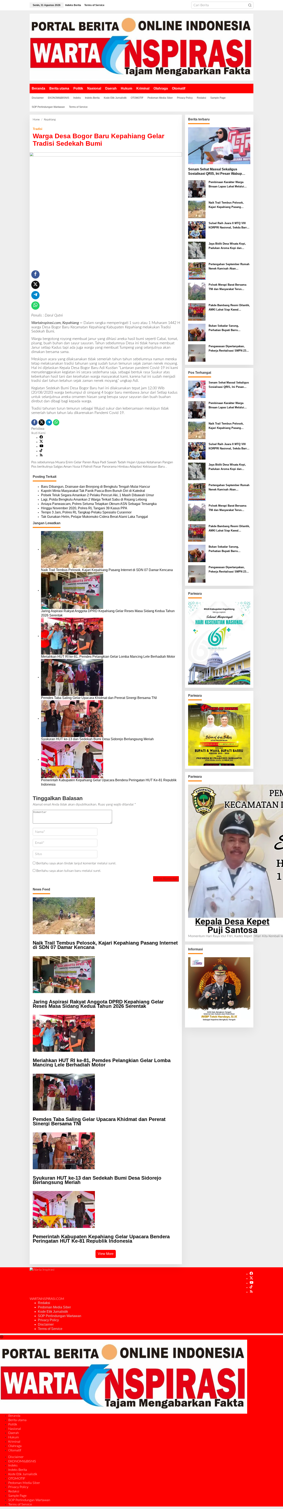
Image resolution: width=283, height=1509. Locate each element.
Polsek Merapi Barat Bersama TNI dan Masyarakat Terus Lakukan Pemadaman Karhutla (228, 287)
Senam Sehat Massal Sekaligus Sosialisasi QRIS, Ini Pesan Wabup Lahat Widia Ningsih (215, 171)
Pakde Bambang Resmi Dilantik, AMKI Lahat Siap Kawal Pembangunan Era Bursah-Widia (229, 308)
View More (106, 1253)
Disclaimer (46, 1324)
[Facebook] (41, 437)
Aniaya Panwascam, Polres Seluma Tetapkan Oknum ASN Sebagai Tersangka (99, 504)
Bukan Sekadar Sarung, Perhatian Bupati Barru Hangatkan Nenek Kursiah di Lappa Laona (227, 328)
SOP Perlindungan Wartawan (59, 1316)
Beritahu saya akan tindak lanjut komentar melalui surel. (76, 863)
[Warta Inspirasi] (141, 47)
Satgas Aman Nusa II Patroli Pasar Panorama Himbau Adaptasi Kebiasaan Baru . (99, 466)
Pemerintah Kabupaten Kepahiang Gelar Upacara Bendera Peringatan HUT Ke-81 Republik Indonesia (109, 782)
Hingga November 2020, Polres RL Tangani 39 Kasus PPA (84, 508)
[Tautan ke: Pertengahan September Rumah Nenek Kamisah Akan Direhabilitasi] (197, 271)
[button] (249, 5)
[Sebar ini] (35, 274)
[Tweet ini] (35, 285)
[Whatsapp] (35, 305)
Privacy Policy (48, 1320)
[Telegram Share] (35, 295)
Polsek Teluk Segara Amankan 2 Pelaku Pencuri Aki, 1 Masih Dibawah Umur (97, 495)
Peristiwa (37, 428)
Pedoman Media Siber (54, 1307)
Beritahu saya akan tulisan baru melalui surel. (68, 870)
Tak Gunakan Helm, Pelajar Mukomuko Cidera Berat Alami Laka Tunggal (94, 516)
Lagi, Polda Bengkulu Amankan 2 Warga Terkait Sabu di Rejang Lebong (94, 499)
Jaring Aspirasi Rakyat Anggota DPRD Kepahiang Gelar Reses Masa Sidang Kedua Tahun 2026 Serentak (108, 613)
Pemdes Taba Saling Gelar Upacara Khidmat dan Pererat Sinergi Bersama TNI (99, 698)
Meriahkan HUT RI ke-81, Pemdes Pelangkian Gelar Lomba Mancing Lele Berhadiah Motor (108, 656)
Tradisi (37, 129)
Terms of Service (50, 1329)
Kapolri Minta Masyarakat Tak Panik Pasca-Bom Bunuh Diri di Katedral (93, 490)
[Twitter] (41, 442)
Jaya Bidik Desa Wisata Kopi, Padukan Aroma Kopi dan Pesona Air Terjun (227, 246)
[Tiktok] (41, 451)
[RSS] (41, 455)
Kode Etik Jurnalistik (53, 1311)
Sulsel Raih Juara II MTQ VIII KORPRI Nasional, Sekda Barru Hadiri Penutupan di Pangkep (228, 226)
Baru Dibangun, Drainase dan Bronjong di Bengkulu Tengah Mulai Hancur (95, 486)
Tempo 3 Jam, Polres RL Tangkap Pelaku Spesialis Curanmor (86, 512)
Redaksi (44, 1303)
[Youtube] (41, 446)
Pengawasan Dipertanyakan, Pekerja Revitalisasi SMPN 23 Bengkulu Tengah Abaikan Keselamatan (227, 349)
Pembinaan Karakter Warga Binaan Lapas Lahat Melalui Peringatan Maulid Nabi (226, 185)
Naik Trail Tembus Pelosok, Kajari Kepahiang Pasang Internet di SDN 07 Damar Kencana (107, 570)
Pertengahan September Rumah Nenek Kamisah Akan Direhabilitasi (229, 267)
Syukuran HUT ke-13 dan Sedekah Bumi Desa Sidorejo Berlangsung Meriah (97, 739)
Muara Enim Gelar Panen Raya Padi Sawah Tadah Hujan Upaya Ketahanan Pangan (102, 462)
